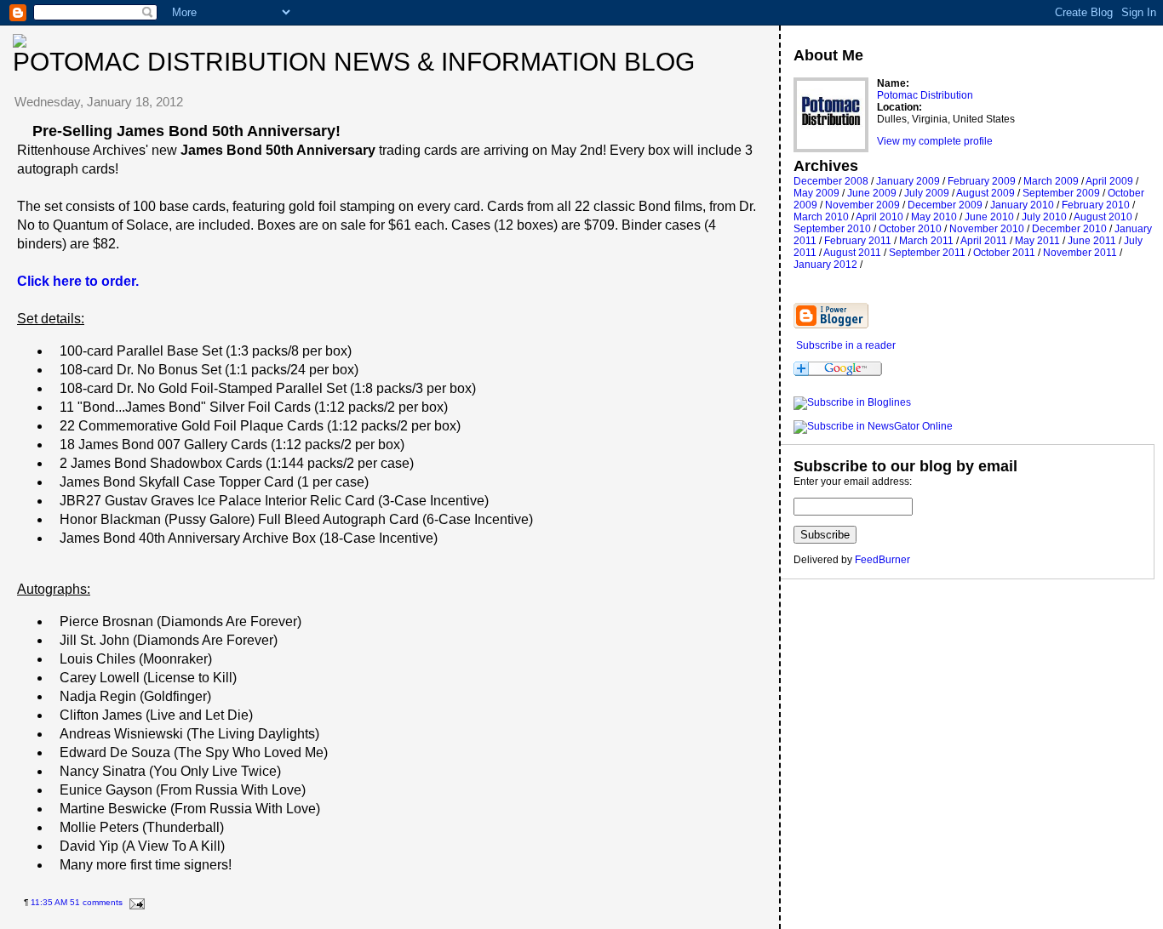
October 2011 (1004, 253)
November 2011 (1080, 253)
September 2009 (1061, 193)
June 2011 (1092, 241)
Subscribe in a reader (846, 345)
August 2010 (1103, 217)
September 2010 (832, 229)
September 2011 (927, 253)
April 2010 (879, 217)
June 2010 (989, 217)
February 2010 (1096, 205)
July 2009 (926, 193)
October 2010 (910, 229)
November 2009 (862, 205)
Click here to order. (78, 281)
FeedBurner (882, 560)
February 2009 (982, 181)
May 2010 (934, 217)
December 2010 (1069, 229)
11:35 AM (49, 902)
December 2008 (830, 181)
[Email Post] (135, 902)
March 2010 (821, 217)
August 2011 (852, 253)
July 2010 (1044, 217)
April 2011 (983, 241)
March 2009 (1051, 181)
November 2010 (986, 229)
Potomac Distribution (925, 95)
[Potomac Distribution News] (852, 402)
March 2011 (926, 241)
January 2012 (825, 265)
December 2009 (945, 205)
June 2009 (872, 193)
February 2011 (857, 241)
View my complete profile (935, 141)
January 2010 (1022, 205)
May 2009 (816, 193)
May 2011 (1037, 241)
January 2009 (908, 181)
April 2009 (1109, 181)
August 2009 (985, 193)
